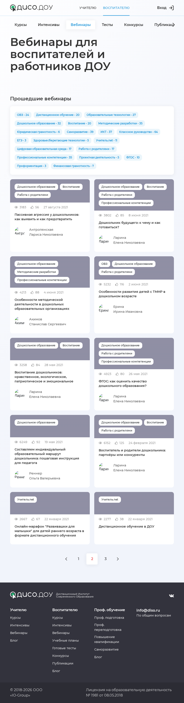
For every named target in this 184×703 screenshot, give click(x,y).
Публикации (62, 663)
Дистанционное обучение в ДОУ (126, 526)
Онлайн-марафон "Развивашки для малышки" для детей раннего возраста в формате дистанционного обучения (49, 530)
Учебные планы (65, 640)
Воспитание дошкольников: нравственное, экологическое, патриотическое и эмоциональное (44, 376)
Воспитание (71, 186)
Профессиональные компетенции (126, 203)
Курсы (15, 618)
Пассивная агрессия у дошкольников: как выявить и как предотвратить (47, 217)
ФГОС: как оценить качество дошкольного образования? (123, 383)
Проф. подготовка (109, 618)
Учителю (87, 8)
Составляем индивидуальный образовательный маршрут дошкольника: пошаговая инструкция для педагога (47, 456)
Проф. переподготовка (107, 627)
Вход (161, 8)
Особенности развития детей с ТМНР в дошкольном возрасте (132, 294)
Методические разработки (36, 272)
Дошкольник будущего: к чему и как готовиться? (129, 225)
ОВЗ (104, 263)
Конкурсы (60, 656)
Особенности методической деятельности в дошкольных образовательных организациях (42, 304)
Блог (14, 640)
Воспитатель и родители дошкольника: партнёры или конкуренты (132, 452)
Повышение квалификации (106, 639)
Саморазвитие (106, 649)
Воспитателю (116, 8)
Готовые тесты (64, 648)
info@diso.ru (148, 610)
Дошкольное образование (36, 186)
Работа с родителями (32, 194)
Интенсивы (19, 625)
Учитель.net (25, 499)
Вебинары (18, 633)
